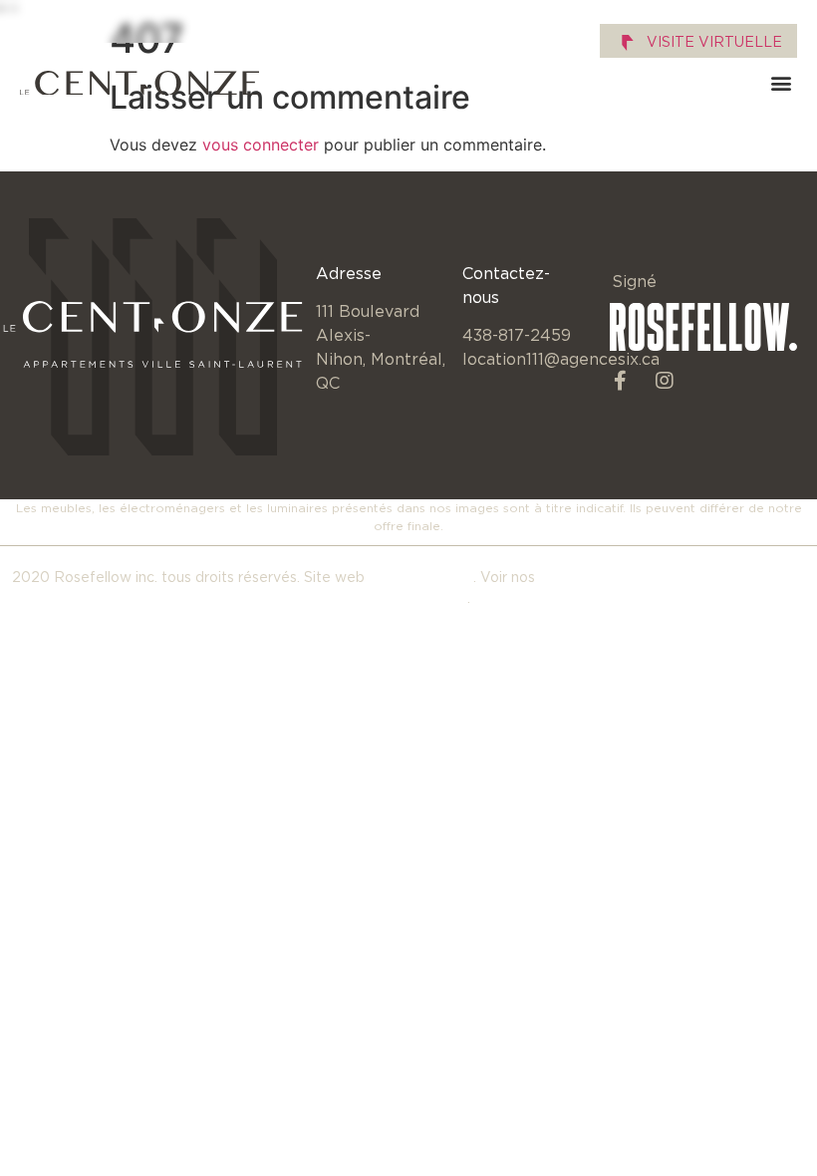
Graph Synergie (421, 576)
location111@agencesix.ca (561, 359)
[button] (780, 83)
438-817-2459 (516, 335)
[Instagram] (664, 381)
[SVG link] (139, 83)
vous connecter (260, 144)
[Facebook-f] (620, 381)
